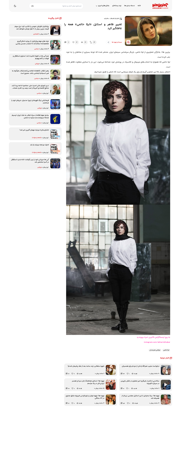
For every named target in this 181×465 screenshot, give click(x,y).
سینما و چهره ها (117, 42)
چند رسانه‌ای (116, 5)
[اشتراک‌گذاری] (108, 42)
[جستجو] (32, 6)
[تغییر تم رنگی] (15, 6)
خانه (139, 5)
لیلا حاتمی (166, 350)
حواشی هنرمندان (154, 350)
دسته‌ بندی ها (129, 5)
